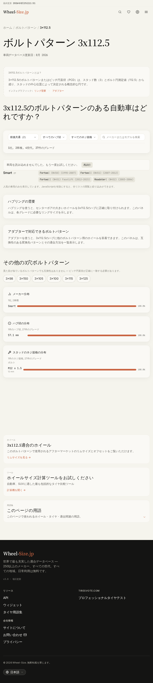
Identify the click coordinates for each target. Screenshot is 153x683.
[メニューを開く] (146, 12)
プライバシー (12, 642)
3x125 (83, 278)
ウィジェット (12, 605)
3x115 (69, 278)
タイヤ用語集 (12, 612)
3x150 (23, 278)
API (5, 598)
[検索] (120, 12)
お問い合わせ (12, 635)
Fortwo (58, 172)
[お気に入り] (128, 12)
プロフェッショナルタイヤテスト (102, 598)
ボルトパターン (26, 27)
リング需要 (40, 90)
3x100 (54, 278)
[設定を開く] (137, 12)
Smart (7, 173)
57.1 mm (13, 335)
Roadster (113, 179)
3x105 (38, 278)
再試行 (87, 164)
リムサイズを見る (17, 457)
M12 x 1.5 (15, 368)
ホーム (7, 27)
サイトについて (14, 628)
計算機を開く (15, 490)
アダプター (58, 90)
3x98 (9, 278)
